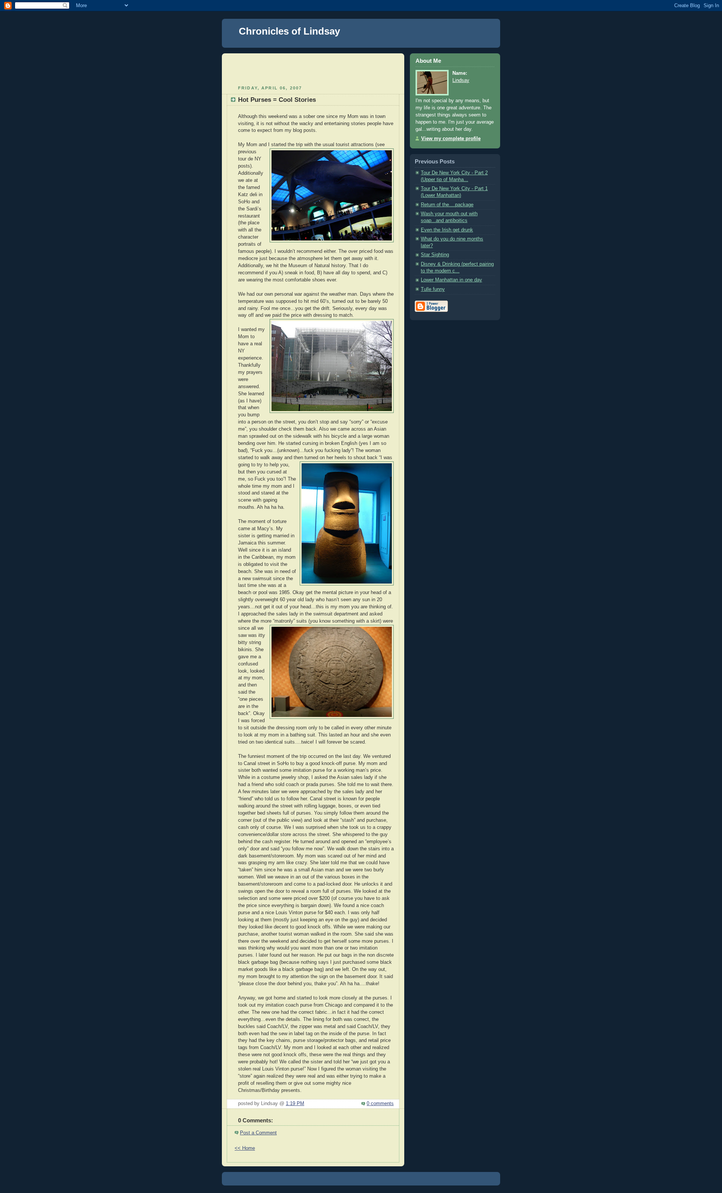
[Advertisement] (313, 68)
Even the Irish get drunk (447, 230)
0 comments (380, 1103)
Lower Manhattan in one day (451, 280)
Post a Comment (258, 1133)
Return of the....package (447, 204)
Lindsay (460, 80)
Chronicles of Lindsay (289, 31)
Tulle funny (433, 289)
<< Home (245, 1148)
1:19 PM (295, 1103)
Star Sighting (435, 254)
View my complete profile (451, 138)
